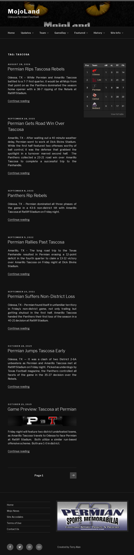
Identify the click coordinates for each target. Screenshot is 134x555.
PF (117, 65)
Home (11, 32)
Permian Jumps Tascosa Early (36, 350)
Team (94, 65)
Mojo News (13, 510)
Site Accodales (15, 516)
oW (106, 65)
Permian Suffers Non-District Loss (41, 296)
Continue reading (19, 101)
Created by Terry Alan (69, 547)
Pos (87, 65)
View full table (117, 114)
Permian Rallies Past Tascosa (36, 241)
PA (123, 65)
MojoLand (24, 11)
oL (112, 65)
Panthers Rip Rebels (27, 195)
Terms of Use (14, 523)
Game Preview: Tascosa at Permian (42, 409)
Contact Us (13, 529)
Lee (99, 80)
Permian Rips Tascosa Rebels (36, 68)
